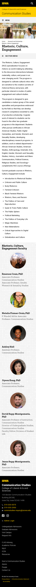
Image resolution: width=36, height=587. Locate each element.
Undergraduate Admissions (12, 527)
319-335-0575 (10, 505)
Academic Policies (9, 545)
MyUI (4, 548)
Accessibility (6, 581)
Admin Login (9, 521)
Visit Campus (7, 532)
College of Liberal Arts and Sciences (14, 9)
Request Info (6, 535)
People (4, 567)
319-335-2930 (10, 507)
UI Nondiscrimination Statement (20, 579)
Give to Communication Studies (13, 561)
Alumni (4, 564)
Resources (6, 554)
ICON (4, 551)
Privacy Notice (6, 579)
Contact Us (6, 570)
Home (3, 41)
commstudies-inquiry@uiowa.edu (17, 510)
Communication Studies (16, 13)
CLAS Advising (7, 542)
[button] (32, 3)
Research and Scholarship (15, 41)
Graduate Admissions (9, 529)
